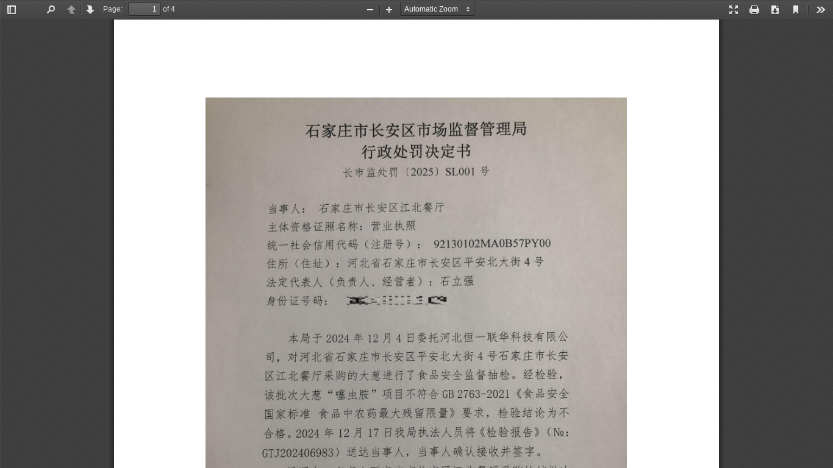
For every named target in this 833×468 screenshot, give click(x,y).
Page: (113, 9)
